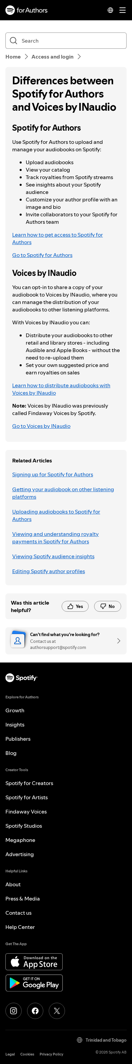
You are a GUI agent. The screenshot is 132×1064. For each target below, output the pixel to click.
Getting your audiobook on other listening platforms (63, 492)
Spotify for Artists (26, 797)
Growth (14, 710)
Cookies (27, 1054)
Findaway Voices (26, 811)
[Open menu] (122, 10)
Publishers (17, 738)
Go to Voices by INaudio (41, 426)
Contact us (18, 912)
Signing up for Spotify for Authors (52, 474)
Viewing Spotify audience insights (53, 556)
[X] (57, 1011)
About (13, 884)
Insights (14, 724)
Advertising (19, 854)
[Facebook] (35, 1011)
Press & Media (22, 898)
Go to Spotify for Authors (42, 255)
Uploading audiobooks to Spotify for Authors (56, 515)
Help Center (20, 927)
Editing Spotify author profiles (48, 571)
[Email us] (116, 640)
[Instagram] (13, 1011)
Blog (11, 753)
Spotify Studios (23, 825)
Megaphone (20, 840)
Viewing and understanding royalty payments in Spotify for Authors (55, 537)
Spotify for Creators (29, 783)
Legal (10, 1054)
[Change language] (110, 10)
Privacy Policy (51, 1054)
